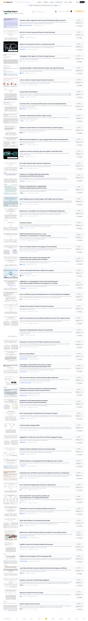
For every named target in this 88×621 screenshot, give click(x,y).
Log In (77, 2)
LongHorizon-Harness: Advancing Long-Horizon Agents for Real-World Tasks (41, 151)
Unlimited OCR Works (26, 223)
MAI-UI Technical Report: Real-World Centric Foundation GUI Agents (39, 413)
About (31, 618)
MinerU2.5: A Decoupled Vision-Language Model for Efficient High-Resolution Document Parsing (33, 187)
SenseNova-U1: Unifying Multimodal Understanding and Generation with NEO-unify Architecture (34, 175)
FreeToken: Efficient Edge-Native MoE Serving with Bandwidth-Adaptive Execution (43, 20)
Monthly (67, 11)
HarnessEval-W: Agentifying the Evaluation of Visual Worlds (36, 330)
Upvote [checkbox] (79, 20)
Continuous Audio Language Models (30, 425)
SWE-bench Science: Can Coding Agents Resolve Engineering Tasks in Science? (41, 461)
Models (39, 2)
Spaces (52, 2)
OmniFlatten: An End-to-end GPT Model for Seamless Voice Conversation (40, 342)
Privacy (24, 618)
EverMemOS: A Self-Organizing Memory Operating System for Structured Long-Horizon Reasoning (33, 401)
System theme (8, 618)
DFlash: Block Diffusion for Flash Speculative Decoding (35, 520)
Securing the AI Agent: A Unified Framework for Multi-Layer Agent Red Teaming (42, 68)
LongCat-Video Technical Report (29, 92)
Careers (39, 618)
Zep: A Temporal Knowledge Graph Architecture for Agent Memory (38, 485)
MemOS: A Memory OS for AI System (30, 604)
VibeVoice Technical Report (27, 354)
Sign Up (82, 2)
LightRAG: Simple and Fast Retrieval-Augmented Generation (36, 544)
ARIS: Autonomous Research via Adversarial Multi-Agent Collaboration (39, 377)
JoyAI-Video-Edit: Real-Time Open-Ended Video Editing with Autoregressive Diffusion (43, 568)
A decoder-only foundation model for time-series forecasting (36, 306)
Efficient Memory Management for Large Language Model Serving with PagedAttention (44, 139)
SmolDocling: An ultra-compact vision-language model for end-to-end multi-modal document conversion (35, 258)
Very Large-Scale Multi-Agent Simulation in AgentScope (35, 163)
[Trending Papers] (71, 11)
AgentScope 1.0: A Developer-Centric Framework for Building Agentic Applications (42, 211)
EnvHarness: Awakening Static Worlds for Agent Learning (35, 115)
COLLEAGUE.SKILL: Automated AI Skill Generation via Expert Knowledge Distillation (43, 103)
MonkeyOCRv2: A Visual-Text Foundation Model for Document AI (37, 508)
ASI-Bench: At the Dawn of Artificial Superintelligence (34, 580)
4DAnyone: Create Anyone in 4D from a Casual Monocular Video (37, 44)
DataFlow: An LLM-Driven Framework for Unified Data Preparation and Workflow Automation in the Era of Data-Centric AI (38, 389)
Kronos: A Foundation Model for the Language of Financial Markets (38, 246)
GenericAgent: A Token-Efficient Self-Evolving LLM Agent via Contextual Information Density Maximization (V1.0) (35, 365)
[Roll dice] (56, 11)
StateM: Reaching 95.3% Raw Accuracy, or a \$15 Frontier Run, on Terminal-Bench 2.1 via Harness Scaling (35, 234)
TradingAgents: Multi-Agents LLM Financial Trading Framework (37, 56)
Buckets (59, 2)
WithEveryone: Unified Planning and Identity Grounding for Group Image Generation (43, 532)
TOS (17, 618)
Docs (66, 2)
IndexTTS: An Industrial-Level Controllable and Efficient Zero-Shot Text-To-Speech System (45, 318)
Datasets (46, 2)
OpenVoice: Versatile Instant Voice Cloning (31, 592)
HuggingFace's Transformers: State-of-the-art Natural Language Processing (41, 437)
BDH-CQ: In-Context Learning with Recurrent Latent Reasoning (37, 32)
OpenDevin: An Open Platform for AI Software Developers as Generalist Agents (41, 127)
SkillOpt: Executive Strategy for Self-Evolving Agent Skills (36, 556)
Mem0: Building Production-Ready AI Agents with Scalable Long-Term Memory (41, 199)
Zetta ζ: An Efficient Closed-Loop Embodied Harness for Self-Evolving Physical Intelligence (45, 294)
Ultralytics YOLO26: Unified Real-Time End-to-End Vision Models (37, 449)
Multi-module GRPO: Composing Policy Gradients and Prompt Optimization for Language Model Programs (34, 496)
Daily (60, 11)
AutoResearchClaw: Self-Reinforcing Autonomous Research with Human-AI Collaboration (44, 473)
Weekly (63, 11)
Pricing (70, 2)
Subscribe (56, 5)
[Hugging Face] (46, 619)
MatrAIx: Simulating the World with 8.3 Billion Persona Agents (37, 270)
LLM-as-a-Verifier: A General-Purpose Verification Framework (37, 80)
